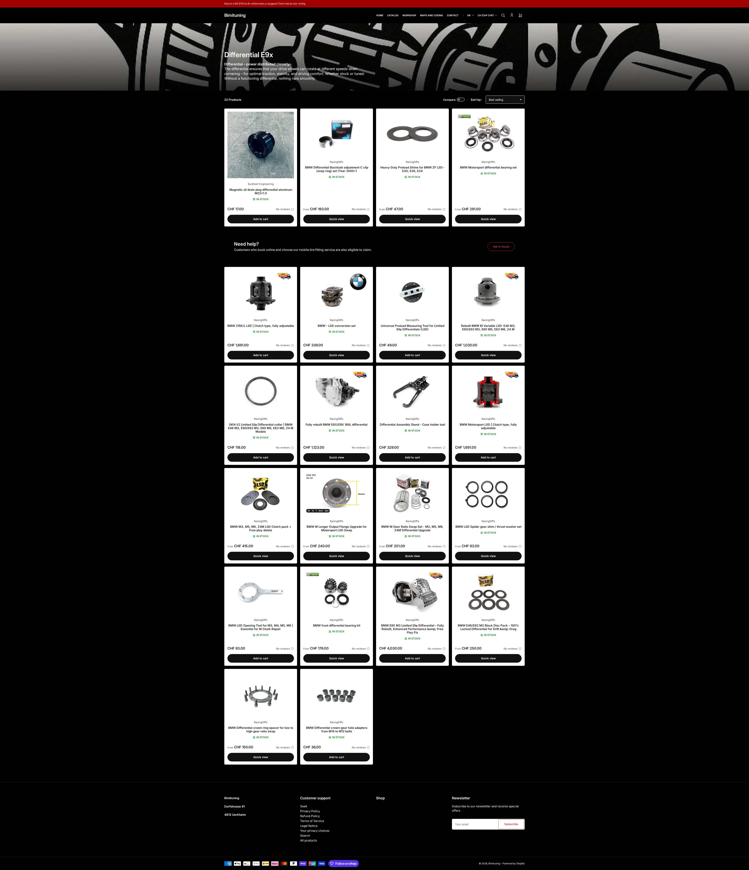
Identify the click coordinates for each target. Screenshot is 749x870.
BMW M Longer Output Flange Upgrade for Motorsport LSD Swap (337, 528)
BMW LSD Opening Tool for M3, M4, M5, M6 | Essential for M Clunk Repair (260, 627)
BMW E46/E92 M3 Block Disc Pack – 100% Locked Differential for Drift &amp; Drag (488, 627)
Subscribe (511, 824)
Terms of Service (312, 821)
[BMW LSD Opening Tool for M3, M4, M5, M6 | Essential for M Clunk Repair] (260, 592)
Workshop (409, 15)
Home (379, 15)
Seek (303, 806)
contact (453, 15)
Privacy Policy (310, 811)
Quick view (336, 219)
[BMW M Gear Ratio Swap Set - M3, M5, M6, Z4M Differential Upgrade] (412, 493)
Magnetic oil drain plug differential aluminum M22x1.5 (260, 191)
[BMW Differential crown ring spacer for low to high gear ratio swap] (260, 694)
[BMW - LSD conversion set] (336, 292)
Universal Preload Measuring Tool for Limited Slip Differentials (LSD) (412, 327)
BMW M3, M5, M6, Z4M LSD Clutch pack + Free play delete (260, 528)
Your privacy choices (314, 831)
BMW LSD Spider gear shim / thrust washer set (488, 527)
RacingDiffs (336, 161)
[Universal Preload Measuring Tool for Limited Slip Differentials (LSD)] (412, 292)
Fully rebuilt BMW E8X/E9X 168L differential (336, 424)
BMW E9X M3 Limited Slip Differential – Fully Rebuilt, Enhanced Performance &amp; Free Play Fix (412, 629)
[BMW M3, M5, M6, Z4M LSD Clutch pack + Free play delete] (260, 493)
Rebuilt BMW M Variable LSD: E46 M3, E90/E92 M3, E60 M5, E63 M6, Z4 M (488, 327)
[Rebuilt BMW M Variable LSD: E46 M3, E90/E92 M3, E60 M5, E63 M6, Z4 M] (488, 292)
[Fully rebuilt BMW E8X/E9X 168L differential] (336, 391)
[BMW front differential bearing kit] (336, 592)
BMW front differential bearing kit (336, 625)
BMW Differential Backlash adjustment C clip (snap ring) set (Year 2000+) (336, 169)
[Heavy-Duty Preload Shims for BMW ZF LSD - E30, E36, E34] (412, 134)
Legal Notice (309, 826)
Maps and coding (431, 15)
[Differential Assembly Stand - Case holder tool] (412, 391)
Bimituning (494, 863)
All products (308, 840)
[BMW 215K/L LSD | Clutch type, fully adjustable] (260, 292)
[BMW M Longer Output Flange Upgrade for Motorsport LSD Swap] (336, 493)
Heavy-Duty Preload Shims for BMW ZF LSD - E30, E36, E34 (412, 169)
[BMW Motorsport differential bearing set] (488, 134)
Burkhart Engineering (261, 183)
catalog (392, 15)
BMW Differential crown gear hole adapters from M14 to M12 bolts (336, 729)
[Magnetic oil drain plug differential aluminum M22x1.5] (260, 145)
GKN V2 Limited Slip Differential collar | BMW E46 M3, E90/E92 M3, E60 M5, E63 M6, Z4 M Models (260, 428)
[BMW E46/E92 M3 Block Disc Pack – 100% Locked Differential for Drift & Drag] (488, 592)
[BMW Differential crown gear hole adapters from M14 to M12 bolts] (336, 694)
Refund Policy (310, 816)
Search (305, 835)
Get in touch (501, 246)
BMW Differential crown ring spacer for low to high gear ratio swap (260, 729)
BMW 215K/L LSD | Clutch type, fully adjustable (260, 326)
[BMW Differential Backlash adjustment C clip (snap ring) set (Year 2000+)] (336, 134)
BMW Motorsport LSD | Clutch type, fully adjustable (488, 426)
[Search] (503, 15)
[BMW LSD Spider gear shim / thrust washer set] (488, 493)
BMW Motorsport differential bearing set (488, 167)
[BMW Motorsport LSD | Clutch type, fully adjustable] (488, 391)
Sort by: (476, 100)
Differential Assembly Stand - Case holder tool (412, 424)
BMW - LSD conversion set (337, 326)
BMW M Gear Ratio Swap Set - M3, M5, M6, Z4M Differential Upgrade (412, 528)
